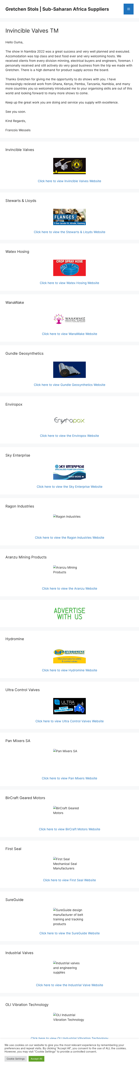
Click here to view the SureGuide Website (69, 933)
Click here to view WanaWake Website (69, 334)
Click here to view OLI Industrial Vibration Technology (69, 1038)
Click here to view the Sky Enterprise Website (69, 486)
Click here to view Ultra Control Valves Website (69, 721)
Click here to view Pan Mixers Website (69, 778)
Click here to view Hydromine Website (69, 670)
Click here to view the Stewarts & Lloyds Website (69, 232)
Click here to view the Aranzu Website (69, 588)
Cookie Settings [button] (16, 1058)
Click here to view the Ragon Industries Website (69, 537)
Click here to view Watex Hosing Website (69, 283)
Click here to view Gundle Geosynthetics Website (69, 385)
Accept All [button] (36, 1058)
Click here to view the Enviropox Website (69, 436)
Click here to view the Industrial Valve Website (69, 985)
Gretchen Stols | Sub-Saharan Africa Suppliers (57, 9)
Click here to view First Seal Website (69, 880)
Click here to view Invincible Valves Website (69, 181)
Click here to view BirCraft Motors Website (69, 829)
